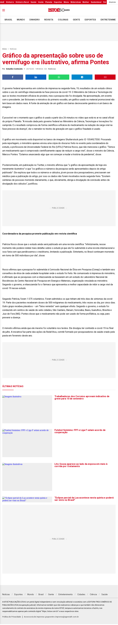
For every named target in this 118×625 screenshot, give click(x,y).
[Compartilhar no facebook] (12, 77)
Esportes (58, 2)
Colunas (63, 19)
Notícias (13, 49)
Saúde (33, 2)
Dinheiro (10, 2)
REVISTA (48, 19)
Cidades (81, 594)
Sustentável (96, 2)
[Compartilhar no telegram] (82, 77)
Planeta (48, 2)
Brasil (8, 19)
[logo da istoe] (58, 10)
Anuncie (112, 2)
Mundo (21, 19)
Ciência (93, 594)
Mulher (85, 2)
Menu (66, 2)
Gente (41, 2)
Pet (104, 2)
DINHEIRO (34, 19)
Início (4, 49)
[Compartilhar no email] (105, 77)
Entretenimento (65, 594)
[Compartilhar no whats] (59, 77)
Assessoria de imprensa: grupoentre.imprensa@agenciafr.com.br (51, 617)
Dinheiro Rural (22, 2)
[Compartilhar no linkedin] (35, 77)
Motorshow (76, 2)
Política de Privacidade (11, 617)
